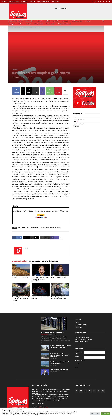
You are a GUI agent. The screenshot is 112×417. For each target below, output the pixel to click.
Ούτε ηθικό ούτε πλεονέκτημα (59, 369)
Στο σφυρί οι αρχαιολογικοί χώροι (20, 277)
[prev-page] (13, 304)
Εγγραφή (76, 126)
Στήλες (88, 21)
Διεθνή (48, 21)
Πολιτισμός (65, 21)
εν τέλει (53, 275)
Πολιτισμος (42, 227)
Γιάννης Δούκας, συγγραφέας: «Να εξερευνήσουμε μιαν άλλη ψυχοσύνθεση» (40, 279)
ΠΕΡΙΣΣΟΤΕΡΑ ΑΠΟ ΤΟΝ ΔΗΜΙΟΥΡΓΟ (43, 261)
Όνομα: (75, 117)
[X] (106, 1)
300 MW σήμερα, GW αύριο (52, 332)
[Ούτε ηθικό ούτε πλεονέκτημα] (45, 372)
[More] (65, 91)
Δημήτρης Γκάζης (44, 334)
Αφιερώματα (11, 24)
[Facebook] (92, 1)
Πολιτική (39, 21)
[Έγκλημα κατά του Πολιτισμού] (60, 270)
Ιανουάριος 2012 (25, 227)
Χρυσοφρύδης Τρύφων (55, 227)
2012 (19, 227)
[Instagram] (95, 1)
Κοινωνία (55, 21)
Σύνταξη (17, 77)
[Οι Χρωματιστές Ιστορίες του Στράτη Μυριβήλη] (41, 289)
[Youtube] (109, 1)
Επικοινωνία (24, 1)
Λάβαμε (28, 24)
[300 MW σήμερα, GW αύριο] (56, 323)
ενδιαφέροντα (38, 24)
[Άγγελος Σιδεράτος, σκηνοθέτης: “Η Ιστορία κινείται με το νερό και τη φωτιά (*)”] (21, 289)
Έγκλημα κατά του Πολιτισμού (58, 277)
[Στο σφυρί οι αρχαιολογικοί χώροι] (21, 270)
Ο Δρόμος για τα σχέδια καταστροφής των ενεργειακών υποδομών (59, 355)
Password (77, 356)
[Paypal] (101, 1)
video (20, 24)
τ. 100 (47, 227)
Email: (75, 121)
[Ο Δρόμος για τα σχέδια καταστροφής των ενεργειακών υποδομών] (45, 356)
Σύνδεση (32, 1)
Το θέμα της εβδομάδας (15, 21)
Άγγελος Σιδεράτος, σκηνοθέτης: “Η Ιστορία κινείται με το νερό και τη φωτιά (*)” (20, 298)
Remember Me (80, 360)
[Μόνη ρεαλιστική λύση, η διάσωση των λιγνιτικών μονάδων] (45, 348)
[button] (103, 21)
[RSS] (103, 1)
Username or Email (78, 352)
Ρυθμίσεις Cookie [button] (95, 413)
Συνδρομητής (55, 1)
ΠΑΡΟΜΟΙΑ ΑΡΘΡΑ (19, 261)
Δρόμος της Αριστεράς (64, 24)
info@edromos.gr (83, 341)
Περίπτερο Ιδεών (77, 21)
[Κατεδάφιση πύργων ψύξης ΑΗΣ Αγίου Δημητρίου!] (45, 364)
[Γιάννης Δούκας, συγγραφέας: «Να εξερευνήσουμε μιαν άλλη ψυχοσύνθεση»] (41, 270)
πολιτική (14, 275)
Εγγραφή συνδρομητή (43, 1)
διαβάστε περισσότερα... (38, 403)
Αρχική (14, 28)
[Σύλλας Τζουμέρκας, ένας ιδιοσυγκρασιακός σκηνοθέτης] (60, 289)
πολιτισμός (20, 28)
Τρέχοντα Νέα (50, 24)
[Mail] (98, 1)
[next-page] (16, 304)
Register (77, 367)
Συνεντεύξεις (29, 21)
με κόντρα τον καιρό (34, 227)
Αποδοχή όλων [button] (105, 413)
